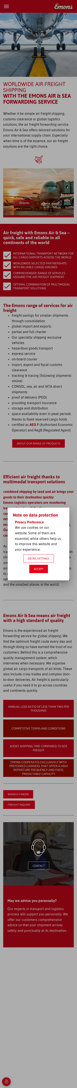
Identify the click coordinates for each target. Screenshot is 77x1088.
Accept (38, 569)
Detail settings (38, 558)
